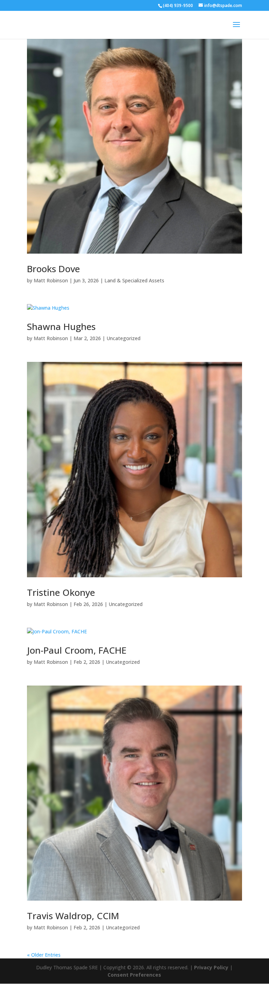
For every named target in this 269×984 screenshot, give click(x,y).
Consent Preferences (134, 974)
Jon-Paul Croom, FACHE (76, 650)
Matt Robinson (51, 280)
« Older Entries (44, 954)
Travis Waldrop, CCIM (73, 915)
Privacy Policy (212, 967)
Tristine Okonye (61, 592)
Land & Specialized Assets (134, 280)
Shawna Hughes (61, 326)
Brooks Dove (53, 268)
